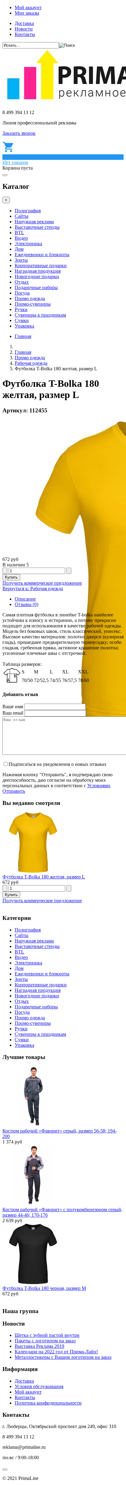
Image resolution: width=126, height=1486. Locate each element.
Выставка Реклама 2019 (39, 1346)
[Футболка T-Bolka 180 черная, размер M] (33, 1282)
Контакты (25, 34)
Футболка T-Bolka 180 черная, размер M (44, 1288)
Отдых (22, 282)
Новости (24, 28)
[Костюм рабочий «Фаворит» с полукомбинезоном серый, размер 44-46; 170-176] (33, 1204)
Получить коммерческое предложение (42, 583)
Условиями (98, 785)
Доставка (24, 23)
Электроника (28, 243)
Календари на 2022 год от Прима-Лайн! (56, 1351)
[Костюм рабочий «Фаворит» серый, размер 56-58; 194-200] (33, 1125)
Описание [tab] (25, 598)
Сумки (22, 320)
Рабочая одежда (31, 363)
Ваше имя (12, 706)
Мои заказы (27, 13)
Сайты (21, 216)
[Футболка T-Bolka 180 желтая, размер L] (33, 871)
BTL (19, 232)
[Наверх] (4, 1469)
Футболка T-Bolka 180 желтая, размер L (43, 876)
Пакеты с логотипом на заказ (45, 1340)
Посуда (22, 293)
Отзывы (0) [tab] (26, 604)
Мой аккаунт (28, 7)
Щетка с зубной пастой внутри (47, 1335)
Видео (21, 238)
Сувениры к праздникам (40, 315)
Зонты (21, 260)
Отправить (13, 791)
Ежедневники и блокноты (42, 254)
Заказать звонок (18, 133)
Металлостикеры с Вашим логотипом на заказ (63, 1357)
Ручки (21, 309)
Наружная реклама (34, 221)
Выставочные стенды (37, 227)
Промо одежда (30, 298)
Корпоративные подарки (41, 265)
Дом (19, 249)
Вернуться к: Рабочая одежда (32, 588)
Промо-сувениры (33, 304)
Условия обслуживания (39, 1386)
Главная (23, 336)
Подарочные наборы (36, 287)
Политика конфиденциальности (48, 1402)
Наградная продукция (38, 271)
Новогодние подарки (37, 276)
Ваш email (12, 713)
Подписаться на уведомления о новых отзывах (57, 764)
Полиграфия (28, 210)
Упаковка (24, 325)
